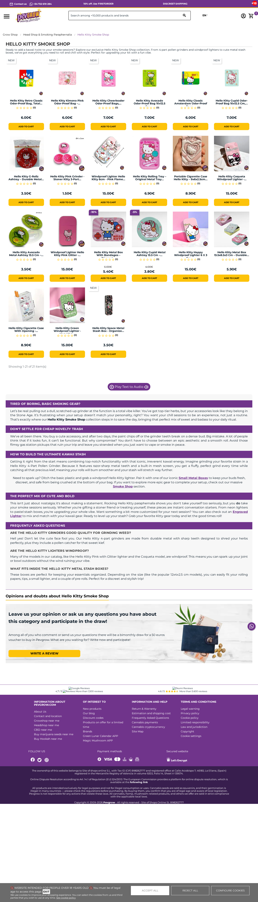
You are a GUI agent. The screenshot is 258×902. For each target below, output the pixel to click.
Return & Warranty (144, 708)
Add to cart (26, 126)
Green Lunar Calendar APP (100, 736)
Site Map (137, 731)
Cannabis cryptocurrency (148, 727)
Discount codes (93, 718)
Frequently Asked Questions (150, 718)
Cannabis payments (145, 722)
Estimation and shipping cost (151, 713)
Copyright (187, 731)
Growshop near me (46, 720)
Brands (87, 731)
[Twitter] (40, 760)
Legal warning (190, 708)
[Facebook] (33, 760)
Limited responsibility (195, 722)
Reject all (190, 890)
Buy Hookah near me (48, 739)
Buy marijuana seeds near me (53, 734)
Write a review (44, 653)
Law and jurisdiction (194, 727)
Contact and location (48, 716)
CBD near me (43, 729)
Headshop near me (46, 725)
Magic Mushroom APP (98, 740)
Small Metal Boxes (193, 478)
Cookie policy (190, 718)
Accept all (150, 890)
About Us (40, 711)
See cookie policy (66, 897)
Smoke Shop (123, 486)
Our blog (89, 713)
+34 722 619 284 (42, 3)
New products (92, 708)
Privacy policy (190, 713)
